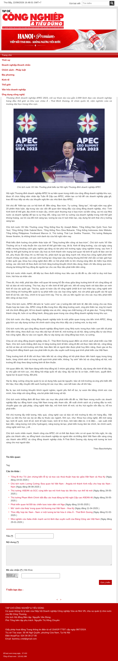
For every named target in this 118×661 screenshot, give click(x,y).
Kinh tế (5, 79)
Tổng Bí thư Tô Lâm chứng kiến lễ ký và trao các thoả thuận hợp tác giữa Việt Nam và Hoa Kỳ (58, 476)
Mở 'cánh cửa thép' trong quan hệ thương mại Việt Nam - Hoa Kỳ (42, 508)
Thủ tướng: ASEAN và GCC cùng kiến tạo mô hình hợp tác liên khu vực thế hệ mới (51, 490)
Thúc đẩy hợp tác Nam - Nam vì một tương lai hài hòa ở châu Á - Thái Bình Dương (52, 512)
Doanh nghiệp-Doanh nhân (16, 65)
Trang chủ (7, 55)
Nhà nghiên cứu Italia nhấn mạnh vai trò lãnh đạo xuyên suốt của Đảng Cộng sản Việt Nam (55, 519)
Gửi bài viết (74, 3)
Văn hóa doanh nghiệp (14, 89)
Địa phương (8, 75)
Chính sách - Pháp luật (14, 70)
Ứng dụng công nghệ (13, 94)
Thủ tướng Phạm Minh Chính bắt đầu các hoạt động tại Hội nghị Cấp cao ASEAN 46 (52, 497)
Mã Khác (28, 570)
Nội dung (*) (12, 542)
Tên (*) (9, 536)
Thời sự (6, 60)
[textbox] (96, 3)
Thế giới (6, 84)
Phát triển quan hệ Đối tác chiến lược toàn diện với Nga (38, 504)
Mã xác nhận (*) (14, 570)
